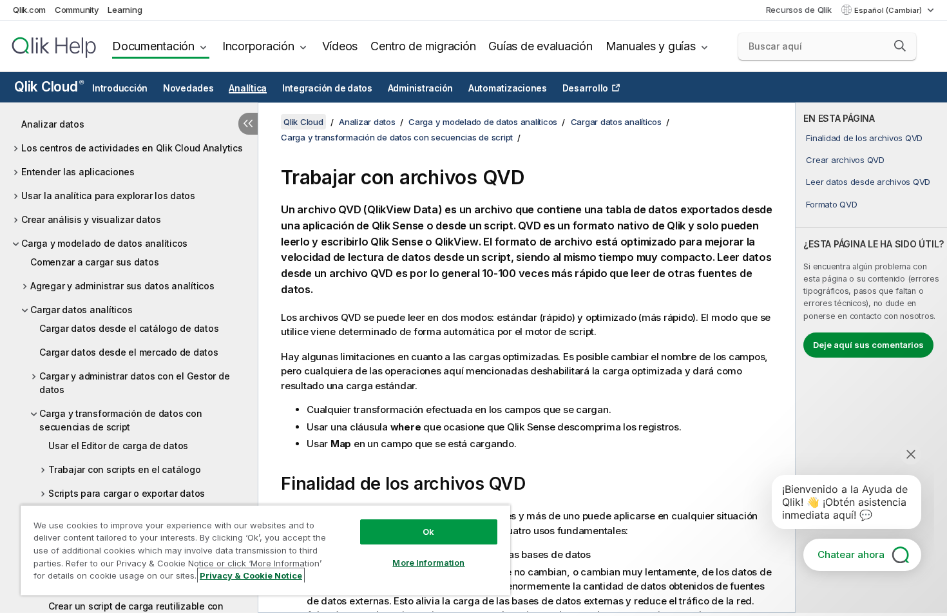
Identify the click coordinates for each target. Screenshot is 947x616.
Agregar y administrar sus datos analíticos (122, 285)
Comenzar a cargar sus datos (94, 261)
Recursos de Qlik (799, 10)
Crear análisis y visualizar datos (91, 219)
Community (77, 10)
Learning (125, 10)
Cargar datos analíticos (81, 309)
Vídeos (340, 46)
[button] (900, 45)
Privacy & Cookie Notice (251, 575)
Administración (421, 88)
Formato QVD (831, 204)
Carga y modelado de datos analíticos (104, 243)
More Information (428, 562)
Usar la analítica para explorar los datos (108, 195)
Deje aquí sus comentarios (868, 345)
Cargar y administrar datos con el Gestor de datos (134, 383)
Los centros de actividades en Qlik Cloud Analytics (132, 147)
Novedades (188, 88)
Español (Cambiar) (889, 10)
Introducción (120, 88)
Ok (428, 531)
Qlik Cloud (48, 87)
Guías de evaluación (540, 46)
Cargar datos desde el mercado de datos (128, 352)
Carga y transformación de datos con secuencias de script (120, 420)
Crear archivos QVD (845, 160)
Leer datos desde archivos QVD (868, 182)
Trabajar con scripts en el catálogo (124, 469)
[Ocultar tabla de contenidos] (248, 124)
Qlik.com (29, 10)
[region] (265, 550)
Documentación (153, 46)
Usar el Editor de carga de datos (118, 445)
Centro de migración (422, 46)
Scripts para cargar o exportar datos (126, 493)
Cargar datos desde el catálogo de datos (128, 328)
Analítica (248, 88)
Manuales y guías (651, 46)
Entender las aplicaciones (78, 171)
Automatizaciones (507, 88)
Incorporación (258, 46)
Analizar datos (52, 124)
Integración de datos (327, 88)
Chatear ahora (851, 554)
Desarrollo (585, 88)
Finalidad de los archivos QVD (864, 138)
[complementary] (871, 357)
